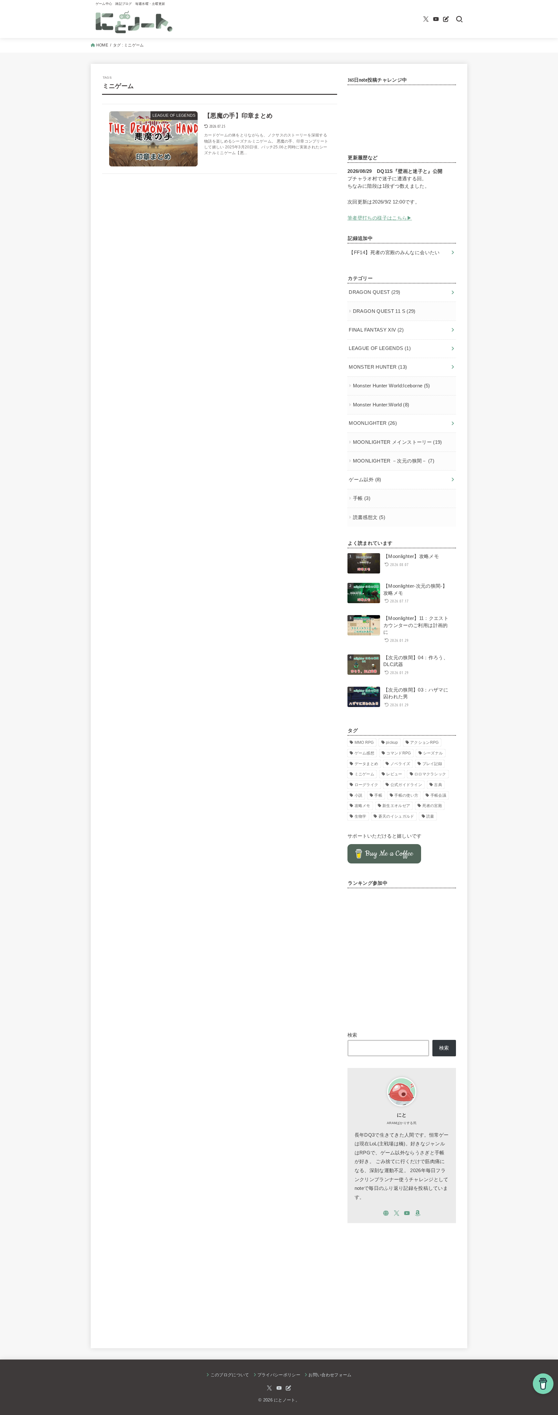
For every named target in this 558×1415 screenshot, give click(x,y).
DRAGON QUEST (374, 292)
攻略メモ (362, 805)
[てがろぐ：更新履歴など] (446, 19)
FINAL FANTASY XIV (376, 330)
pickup (392, 742)
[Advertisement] (401, 1280)
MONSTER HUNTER (378, 367)
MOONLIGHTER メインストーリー (397, 442)
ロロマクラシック (430, 774)
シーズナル (433, 753)
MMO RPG (364, 742)
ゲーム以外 (365, 479)
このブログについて (230, 1374)
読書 (430, 816)
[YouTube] (436, 19)
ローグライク (366, 784)
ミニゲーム (365, 774)
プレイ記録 (432, 764)
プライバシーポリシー (278, 1374)
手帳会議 (438, 795)
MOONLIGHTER (373, 423)
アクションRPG (424, 742)
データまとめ (366, 764)
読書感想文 (369, 517)
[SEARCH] (459, 19)
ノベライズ (400, 764)
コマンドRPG (398, 753)
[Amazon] (417, 1213)
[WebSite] (386, 1213)
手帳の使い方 (406, 795)
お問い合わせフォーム (329, 1374)
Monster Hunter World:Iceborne (391, 385)
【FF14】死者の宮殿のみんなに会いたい (394, 252)
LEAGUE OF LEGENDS (380, 348)
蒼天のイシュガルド (396, 816)
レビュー (394, 774)
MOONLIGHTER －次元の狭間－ (393, 460)
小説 (359, 795)
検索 (352, 1035)
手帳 (361, 498)
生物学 (361, 816)
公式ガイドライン (406, 784)
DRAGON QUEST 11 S (384, 311)
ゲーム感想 (365, 753)
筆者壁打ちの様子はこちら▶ (379, 218)
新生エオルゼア (396, 805)
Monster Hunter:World (381, 404)
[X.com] (426, 19)
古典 (438, 784)
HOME (102, 45)
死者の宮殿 (432, 805)
